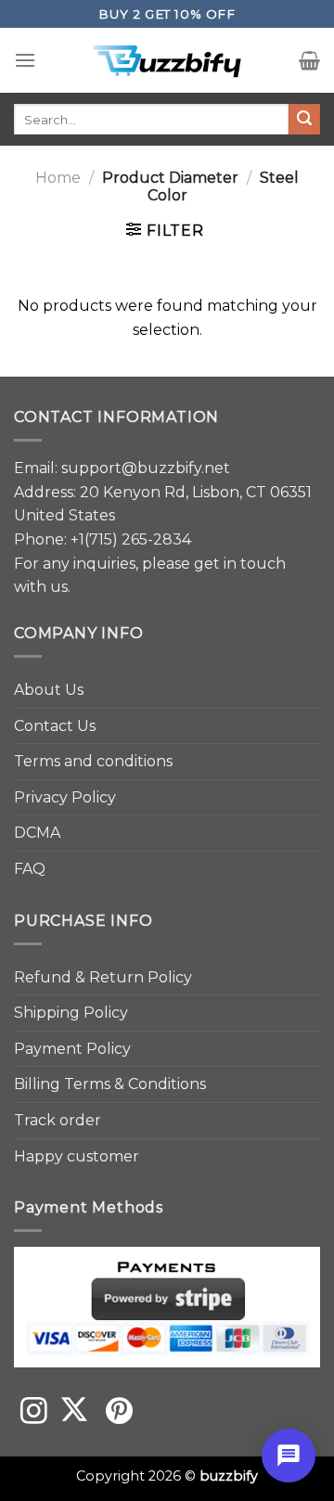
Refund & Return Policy (103, 977)
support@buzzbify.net (145, 468)
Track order (57, 1120)
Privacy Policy (65, 797)
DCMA (37, 832)
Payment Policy (72, 1049)
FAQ (29, 869)
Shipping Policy (71, 1012)
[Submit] (304, 119)
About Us (49, 690)
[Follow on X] (74, 1413)
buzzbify (228, 1476)
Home (58, 177)
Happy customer (76, 1156)
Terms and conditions (93, 761)
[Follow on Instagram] (33, 1413)
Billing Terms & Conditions (110, 1084)
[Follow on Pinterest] (119, 1413)
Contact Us (55, 726)
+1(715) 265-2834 (131, 539)
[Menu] (25, 60)
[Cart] (309, 60)
